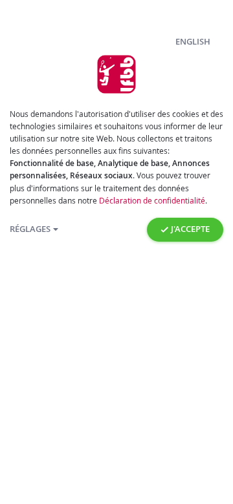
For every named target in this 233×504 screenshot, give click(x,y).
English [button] (192, 41)
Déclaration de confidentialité (152, 200)
